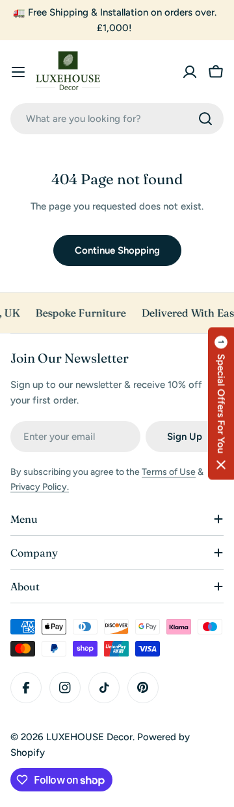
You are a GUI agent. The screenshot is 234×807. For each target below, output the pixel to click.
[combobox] (117, 118)
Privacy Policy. (39, 486)
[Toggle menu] (18, 72)
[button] (221, 404)
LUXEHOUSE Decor (89, 737)
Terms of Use (169, 471)
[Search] (205, 118)
